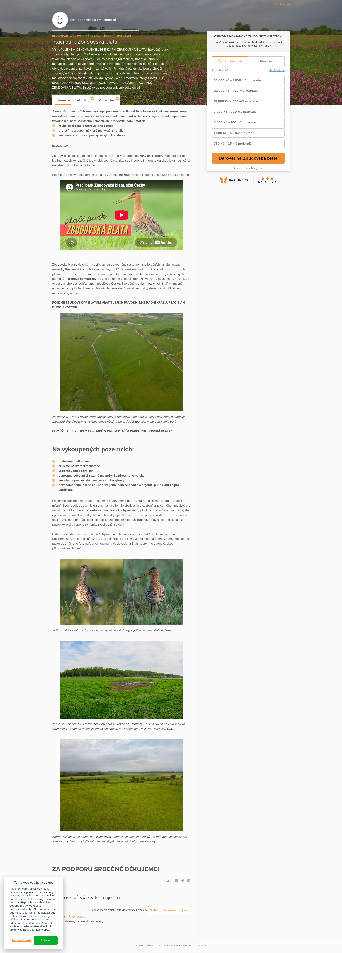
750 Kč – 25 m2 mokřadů (233, 144)
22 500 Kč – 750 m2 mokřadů (236, 91)
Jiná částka (277, 70)
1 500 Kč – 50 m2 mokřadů (234, 133)
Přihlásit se (282, 4)
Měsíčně (266, 61)
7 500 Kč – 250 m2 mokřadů (235, 112)
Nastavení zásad (21, 940)
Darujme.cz (169, 945)
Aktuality (85, 99)
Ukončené (76, 917)
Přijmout (45, 940)
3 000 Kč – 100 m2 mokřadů (235, 122)
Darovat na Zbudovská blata (248, 158)
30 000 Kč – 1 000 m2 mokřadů (237, 80)
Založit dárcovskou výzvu (169, 910)
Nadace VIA (185, 945)
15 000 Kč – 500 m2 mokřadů (236, 101)
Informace (63, 100)
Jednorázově (232, 61)
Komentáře (109, 99)
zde (37, 923)
